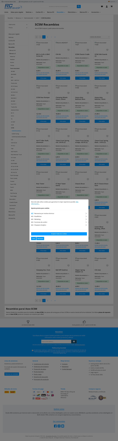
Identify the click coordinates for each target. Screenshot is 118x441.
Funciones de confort (40, 222)
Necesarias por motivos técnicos (44, 213)
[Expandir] (86, 213)
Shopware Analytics (40, 225)
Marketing (37, 219)
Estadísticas (38, 216)
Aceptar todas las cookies (59, 234)
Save (33, 238)
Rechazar (40, 238)
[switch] (32, 216)
